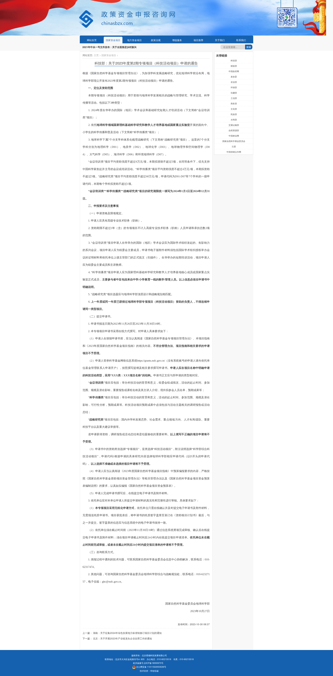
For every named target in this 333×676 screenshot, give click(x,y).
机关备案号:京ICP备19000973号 (148, 662)
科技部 (234, 60)
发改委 (234, 76)
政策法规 (156, 40)
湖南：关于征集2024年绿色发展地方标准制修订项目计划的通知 (127, 633)
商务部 (234, 103)
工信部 (234, 98)
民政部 (234, 114)
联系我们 (241, 40)
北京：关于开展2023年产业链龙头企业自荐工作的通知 (122, 638)
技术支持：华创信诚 (149, 670)
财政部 (234, 65)
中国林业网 (234, 135)
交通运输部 (234, 124)
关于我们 (220, 40)
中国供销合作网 (234, 151)
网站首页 (92, 40)
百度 (234, 146)
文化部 (234, 108)
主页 (96, 55)
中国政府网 (234, 71)
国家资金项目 (113, 40)
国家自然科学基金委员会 (233, 141)
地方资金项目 (134, 40)
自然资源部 (234, 130)
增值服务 (177, 40)
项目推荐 (198, 40)
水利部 (234, 119)
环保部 (234, 87)
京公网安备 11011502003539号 (151, 666)
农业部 (234, 81)
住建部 (234, 92)
